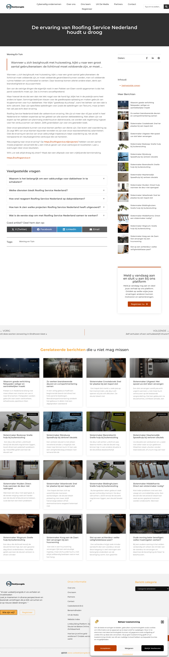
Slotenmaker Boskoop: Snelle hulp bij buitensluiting (17, 436)
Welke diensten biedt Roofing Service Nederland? (57, 190)
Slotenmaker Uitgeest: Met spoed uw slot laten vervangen (148, 382)
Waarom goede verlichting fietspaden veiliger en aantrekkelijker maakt (142, 105)
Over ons (71, 4)
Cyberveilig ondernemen (49, 4)
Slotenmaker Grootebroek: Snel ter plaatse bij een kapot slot (105, 382)
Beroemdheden (74, 610)
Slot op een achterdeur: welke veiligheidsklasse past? (104, 538)
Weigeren (129, 648)
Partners (118, 4)
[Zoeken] (166, 6)
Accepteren (105, 648)
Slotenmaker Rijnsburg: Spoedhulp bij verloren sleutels (62, 436)
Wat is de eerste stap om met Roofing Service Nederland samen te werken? (57, 215)
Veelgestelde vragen (130, 85)
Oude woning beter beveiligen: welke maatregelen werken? (148, 538)
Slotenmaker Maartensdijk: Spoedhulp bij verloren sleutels (148, 436)
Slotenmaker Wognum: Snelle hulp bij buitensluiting (18, 538)
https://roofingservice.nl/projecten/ (61, 142)
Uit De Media (102, 4)
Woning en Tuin (15, 54)
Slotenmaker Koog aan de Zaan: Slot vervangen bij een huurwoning (144, 238)
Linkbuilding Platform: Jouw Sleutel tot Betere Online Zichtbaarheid (80, 626)
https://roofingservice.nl (18, 158)
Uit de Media (73, 615)
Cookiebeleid (128, 654)
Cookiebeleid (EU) (75, 606)
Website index (74, 619)
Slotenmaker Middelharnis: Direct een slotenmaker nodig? (148, 484)
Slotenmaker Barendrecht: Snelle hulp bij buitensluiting (104, 436)
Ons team (86, 4)
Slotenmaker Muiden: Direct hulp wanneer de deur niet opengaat (17, 486)
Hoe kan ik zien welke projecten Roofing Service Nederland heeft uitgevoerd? (57, 207)
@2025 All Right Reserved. (84, 653)
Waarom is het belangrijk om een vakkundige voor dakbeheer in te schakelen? (57, 180)
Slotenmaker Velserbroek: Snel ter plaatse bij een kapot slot (62, 484)
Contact (132, 4)
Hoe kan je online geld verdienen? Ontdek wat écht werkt (80, 636)
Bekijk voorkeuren (153, 648)
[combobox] (154, 6)
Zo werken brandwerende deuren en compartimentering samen (62, 384)
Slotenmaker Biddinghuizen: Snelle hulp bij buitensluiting (104, 484)
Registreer (87, 9)
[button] (162, 622)
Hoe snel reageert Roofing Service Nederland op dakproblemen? (57, 198)
